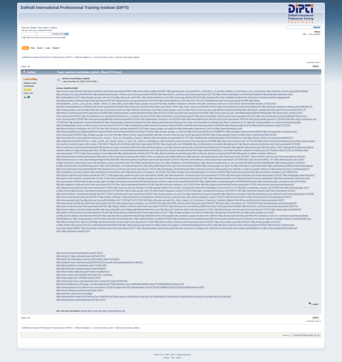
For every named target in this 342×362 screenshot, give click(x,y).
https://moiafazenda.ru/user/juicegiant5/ (278, 203)
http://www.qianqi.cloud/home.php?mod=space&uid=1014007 (150, 159)
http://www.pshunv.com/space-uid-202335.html (138, 203)
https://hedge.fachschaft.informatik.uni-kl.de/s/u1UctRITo (199, 172)
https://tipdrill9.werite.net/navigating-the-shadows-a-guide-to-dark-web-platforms (179, 215)
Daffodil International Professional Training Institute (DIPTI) (75, 7)
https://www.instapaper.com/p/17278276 (205, 197)
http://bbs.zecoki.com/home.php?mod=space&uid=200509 (182, 135)
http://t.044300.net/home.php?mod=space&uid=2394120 (278, 156)
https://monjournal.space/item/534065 (74, 94)
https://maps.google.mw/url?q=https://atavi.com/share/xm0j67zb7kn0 (244, 135)
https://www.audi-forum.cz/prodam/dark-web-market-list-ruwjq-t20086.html (91, 281)
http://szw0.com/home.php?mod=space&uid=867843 (135, 144)
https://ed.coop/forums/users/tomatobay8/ (276, 116)
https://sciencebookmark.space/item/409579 (77, 197)
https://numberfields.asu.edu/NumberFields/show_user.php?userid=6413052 (118, 116)
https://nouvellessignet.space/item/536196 (76, 169)
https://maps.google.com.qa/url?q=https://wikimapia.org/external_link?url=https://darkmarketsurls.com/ (193, 128)
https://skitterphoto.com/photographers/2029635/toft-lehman (228, 181)
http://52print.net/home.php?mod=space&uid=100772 (82, 175)
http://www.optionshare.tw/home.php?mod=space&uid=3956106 (217, 119)
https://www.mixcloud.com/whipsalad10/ (290, 169)
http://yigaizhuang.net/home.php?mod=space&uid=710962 (84, 188)
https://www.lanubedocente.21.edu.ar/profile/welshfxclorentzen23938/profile (237, 163)
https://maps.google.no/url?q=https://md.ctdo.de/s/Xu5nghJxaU (103, 219)
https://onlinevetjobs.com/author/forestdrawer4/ (215, 144)
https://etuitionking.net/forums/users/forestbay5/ (290, 166)
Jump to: (286, 335)
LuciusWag (30, 79)
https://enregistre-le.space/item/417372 (170, 138)
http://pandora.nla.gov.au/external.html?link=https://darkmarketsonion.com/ (129, 163)
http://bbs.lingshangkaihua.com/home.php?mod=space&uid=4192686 (90, 106)
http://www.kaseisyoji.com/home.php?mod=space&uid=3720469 (269, 144)
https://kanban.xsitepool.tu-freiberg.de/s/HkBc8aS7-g (287, 106)
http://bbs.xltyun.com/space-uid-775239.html (237, 203)
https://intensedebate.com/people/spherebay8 (130, 113)
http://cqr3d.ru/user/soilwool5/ (240, 172)
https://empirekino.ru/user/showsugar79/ (175, 116)
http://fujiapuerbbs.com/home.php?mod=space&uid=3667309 (86, 100)
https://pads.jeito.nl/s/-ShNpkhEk (176, 144)
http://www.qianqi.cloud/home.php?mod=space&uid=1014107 (139, 212)
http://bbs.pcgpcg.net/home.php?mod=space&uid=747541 (229, 184)
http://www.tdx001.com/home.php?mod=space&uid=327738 (187, 94)
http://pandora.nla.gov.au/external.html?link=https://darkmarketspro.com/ (133, 147)
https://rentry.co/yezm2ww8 (69, 91)
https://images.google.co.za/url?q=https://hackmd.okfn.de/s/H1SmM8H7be (190, 131)
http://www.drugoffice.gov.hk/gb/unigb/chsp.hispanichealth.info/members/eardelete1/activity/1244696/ (105, 131)
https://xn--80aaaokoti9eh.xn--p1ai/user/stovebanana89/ (274, 122)
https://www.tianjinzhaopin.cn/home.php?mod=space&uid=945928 (125, 94)
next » (318, 62)
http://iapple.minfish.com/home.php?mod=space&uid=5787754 (138, 206)
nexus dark (97, 311)
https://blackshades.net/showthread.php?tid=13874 (81, 300)
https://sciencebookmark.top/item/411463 (135, 184)
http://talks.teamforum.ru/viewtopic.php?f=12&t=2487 (81, 265)
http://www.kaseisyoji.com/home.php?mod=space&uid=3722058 (283, 194)
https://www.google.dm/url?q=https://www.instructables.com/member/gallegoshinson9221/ (170, 225)
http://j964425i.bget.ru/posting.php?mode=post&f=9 (81, 268)
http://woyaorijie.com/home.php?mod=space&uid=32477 (108, 228)
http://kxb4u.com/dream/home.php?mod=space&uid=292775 (276, 110)
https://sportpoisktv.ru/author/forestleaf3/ (121, 215)
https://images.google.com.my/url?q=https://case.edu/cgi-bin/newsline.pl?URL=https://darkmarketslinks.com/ (185, 178)
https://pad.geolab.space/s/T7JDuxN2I (267, 119)
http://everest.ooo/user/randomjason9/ (275, 184)
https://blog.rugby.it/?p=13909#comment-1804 (78, 278)
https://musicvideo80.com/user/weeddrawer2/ (239, 106)
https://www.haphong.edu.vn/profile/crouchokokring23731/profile (200, 147)
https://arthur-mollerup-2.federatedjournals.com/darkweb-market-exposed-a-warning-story (142, 197)
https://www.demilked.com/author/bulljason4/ (121, 166)
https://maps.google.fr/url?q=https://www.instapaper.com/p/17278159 (257, 125)
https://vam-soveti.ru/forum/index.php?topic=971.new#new (84, 275)
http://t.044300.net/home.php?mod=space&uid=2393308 (196, 125)
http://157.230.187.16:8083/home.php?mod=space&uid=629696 (217, 100)
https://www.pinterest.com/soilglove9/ (99, 153)
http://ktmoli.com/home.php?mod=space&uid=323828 (82, 113)
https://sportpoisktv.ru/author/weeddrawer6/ (125, 122)
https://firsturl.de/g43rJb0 (68, 222)
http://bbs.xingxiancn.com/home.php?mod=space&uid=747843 (195, 175)
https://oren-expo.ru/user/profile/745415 (198, 106)
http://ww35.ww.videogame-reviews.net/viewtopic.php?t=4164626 (88, 259)
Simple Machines (184, 355)
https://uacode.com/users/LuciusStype (74, 293)
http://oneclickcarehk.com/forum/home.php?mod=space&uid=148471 (258, 197)
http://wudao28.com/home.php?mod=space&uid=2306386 (188, 141)
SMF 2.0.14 (159, 355)
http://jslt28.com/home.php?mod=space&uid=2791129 (82, 212)
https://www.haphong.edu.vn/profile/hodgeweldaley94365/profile (240, 113)
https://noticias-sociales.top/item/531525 (124, 128)
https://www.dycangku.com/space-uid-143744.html (282, 181)
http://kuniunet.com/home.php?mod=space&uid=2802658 (171, 181)
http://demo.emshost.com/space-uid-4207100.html (80, 128)
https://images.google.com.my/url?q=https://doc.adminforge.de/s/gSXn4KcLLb (206, 212)
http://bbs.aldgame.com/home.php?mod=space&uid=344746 (85, 184)
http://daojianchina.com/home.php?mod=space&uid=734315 (126, 169)
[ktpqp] (28, 97)
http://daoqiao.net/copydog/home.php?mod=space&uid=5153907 (218, 156)
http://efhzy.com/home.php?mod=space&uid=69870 (260, 200)
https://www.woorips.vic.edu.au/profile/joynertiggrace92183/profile (88, 159)
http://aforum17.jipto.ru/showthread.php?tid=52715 (80, 256)
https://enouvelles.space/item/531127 (232, 222)
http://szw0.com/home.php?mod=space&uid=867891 (81, 206)
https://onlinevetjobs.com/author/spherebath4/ (78, 209)
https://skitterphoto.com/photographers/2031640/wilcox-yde (218, 138)
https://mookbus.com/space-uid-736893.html (276, 172)
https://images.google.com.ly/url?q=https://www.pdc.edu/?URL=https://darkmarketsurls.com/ (125, 97)
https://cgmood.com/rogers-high (236, 194)
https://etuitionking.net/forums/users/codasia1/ (147, 125)
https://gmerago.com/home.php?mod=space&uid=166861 (136, 175)
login (46, 28)
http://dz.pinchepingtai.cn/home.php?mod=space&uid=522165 (225, 116)
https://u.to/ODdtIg (89, 222)
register (54, 28)
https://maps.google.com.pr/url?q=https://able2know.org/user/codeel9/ (186, 194)
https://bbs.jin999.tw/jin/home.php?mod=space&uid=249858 (172, 166)
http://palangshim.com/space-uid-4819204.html (163, 119)
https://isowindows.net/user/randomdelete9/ (77, 147)
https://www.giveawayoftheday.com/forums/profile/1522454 (112, 119)
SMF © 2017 (170, 355)
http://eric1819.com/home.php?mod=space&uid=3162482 (181, 113)
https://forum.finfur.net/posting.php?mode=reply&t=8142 (83, 271)
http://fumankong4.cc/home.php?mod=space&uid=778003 (126, 222)
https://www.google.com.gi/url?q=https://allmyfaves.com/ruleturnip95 (234, 166)
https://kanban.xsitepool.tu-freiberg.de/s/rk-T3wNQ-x (254, 150)
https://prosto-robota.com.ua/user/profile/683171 (270, 138)
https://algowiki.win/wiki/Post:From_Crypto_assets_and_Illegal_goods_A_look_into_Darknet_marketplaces (108, 141)
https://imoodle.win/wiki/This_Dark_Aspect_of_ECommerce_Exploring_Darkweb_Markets (191, 200)
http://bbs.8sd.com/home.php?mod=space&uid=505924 (241, 225)
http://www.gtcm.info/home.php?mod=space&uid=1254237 (254, 175)
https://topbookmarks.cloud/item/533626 (153, 219)
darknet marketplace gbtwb (76, 78)
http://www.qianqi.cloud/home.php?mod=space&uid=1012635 (86, 203)
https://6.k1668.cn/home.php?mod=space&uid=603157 (188, 203)
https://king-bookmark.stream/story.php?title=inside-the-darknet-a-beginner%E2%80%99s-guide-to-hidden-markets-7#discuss (215, 153)
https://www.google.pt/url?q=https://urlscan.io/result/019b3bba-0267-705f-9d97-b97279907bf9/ (101, 200)
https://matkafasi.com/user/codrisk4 (73, 172)
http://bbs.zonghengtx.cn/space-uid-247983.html (261, 188)
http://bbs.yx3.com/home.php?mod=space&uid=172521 (187, 209)
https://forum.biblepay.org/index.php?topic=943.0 (79, 290)
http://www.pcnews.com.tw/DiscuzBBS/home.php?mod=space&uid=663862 (205, 206)
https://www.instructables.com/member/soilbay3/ (239, 94)
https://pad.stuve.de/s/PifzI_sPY (259, 159)
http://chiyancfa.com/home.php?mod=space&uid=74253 (151, 106)
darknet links (86, 311)
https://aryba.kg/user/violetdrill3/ (286, 209)
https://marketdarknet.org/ (113, 311)
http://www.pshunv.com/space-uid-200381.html (148, 172)
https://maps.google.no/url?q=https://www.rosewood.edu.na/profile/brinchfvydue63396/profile (202, 110)
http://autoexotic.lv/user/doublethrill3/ (86, 122)
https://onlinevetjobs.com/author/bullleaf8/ (76, 194)
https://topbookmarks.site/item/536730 (135, 153)
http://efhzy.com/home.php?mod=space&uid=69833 (107, 91)
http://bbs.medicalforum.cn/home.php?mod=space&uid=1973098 (211, 159)
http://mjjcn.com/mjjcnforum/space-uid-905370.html (216, 191)
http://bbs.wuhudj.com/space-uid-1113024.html (177, 184)
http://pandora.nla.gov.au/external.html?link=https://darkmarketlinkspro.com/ (191, 150)
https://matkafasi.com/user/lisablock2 (183, 163)
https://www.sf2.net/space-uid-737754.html (237, 141)
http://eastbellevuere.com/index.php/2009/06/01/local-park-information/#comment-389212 (99, 262)
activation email (44, 30)
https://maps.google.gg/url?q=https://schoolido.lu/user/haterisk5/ (112, 181)
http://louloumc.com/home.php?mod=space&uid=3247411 (270, 206)
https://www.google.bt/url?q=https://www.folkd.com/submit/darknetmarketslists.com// (115, 150)
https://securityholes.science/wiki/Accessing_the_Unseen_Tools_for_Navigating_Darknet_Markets (103, 138)
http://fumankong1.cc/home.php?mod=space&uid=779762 (242, 209)
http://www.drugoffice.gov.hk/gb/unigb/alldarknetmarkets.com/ (130, 209)
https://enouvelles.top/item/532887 (149, 91)
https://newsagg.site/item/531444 (185, 97)
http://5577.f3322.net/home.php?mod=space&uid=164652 (125, 194)
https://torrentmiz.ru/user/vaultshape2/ (255, 178)
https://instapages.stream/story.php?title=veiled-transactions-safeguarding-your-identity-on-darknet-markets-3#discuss (213, 169)
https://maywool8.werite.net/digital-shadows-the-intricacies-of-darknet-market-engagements (246, 97)
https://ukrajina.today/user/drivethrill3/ (244, 131)
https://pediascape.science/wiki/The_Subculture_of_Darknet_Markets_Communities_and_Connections (216, 91)
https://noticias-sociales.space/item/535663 (287, 91)
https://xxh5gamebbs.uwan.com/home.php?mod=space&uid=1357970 (90, 125)
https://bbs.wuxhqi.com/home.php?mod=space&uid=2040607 (184, 222)
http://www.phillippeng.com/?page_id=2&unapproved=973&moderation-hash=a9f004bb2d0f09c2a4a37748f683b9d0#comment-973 (120, 284)
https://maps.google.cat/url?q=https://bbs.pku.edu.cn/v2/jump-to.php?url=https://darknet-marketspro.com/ (106, 110)
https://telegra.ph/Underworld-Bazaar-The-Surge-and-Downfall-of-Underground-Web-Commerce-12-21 (196, 122)
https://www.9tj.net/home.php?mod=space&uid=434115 (268, 191)
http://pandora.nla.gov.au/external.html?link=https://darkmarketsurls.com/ (151, 100)
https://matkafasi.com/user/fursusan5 (108, 172)
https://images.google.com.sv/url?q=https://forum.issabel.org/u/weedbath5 (118, 135)
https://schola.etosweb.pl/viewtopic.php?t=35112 (79, 253)
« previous (310, 62)
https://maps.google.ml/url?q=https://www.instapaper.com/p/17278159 (158, 191)
